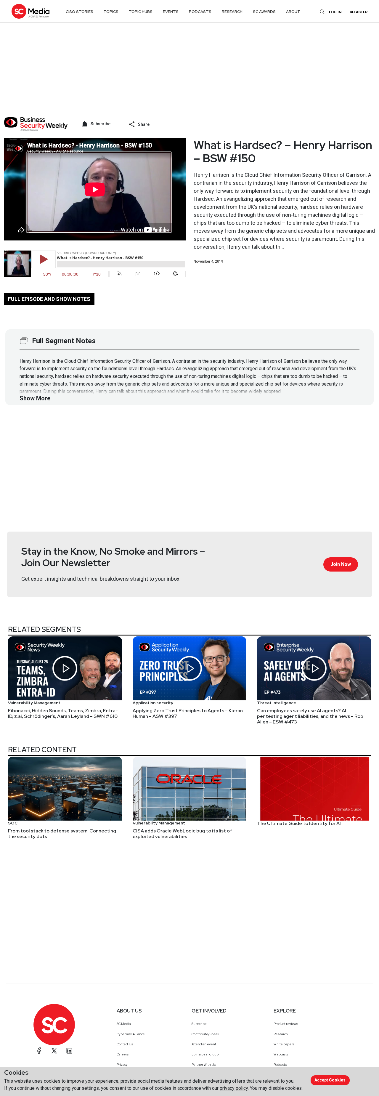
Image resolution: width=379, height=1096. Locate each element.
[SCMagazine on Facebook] (39, 1050)
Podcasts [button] (200, 11)
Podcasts (280, 1065)
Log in (335, 12)
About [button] (293, 11)
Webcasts (281, 1054)
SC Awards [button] (264, 11)
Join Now (340, 564)
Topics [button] (111, 11)
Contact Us (125, 1044)
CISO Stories (79, 11)
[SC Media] (30, 11)
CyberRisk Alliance (131, 1034)
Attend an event (204, 1044)
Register (358, 12)
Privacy (122, 1065)
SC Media (124, 1024)
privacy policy (234, 1088)
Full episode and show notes (49, 299)
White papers (284, 1044)
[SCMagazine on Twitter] (54, 1050)
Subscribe (199, 1024)
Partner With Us (204, 1065)
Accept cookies (330, 1080)
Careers (123, 1054)
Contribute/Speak (205, 1034)
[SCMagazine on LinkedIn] (69, 1050)
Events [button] (171, 11)
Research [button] (232, 11)
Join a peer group (205, 1054)
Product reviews (286, 1024)
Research (281, 1034)
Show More (35, 398)
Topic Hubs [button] (140, 11)
